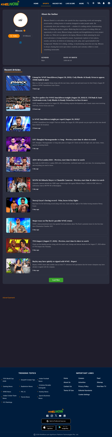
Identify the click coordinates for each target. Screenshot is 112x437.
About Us (67, 382)
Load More (56, 280)
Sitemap (100, 382)
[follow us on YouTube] (60, 415)
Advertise (81, 382)
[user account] (109, 3)
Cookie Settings (84, 394)
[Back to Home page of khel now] (10, 3)
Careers (81, 378)
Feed (98, 378)
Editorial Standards (85, 390)
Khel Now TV (101, 386)
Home (66, 378)
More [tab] (81, 3)
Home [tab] (36, 3)
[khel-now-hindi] (99, 3)
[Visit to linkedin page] (20, 42)
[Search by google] (88, 3)
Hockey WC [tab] (57, 3)
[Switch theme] (93, 3)
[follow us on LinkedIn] (64, 415)
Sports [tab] (46, 3)
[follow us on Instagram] (52, 415)
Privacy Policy (83, 386)
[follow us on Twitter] (56, 415)
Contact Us (68, 386)
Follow (15, 36)
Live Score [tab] (70, 3)
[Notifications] (104, 3)
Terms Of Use (69, 390)
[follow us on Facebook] (47, 415)
